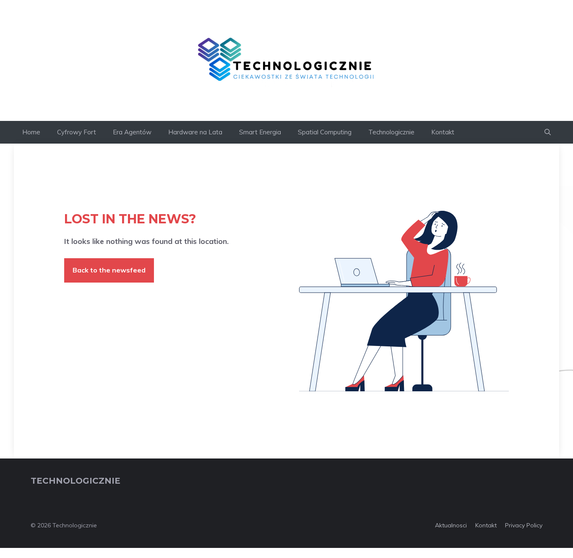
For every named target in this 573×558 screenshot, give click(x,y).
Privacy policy (523, 525)
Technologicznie (391, 132)
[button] (547, 132)
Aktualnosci (451, 525)
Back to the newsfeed (109, 270)
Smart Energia (260, 132)
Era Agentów (132, 132)
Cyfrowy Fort (76, 132)
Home (31, 132)
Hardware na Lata (195, 132)
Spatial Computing (325, 132)
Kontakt (442, 132)
